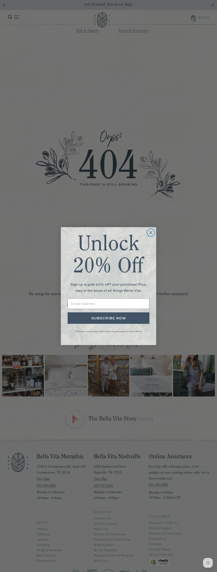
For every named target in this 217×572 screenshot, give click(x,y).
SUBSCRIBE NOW (108, 318)
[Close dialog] (150, 232)
